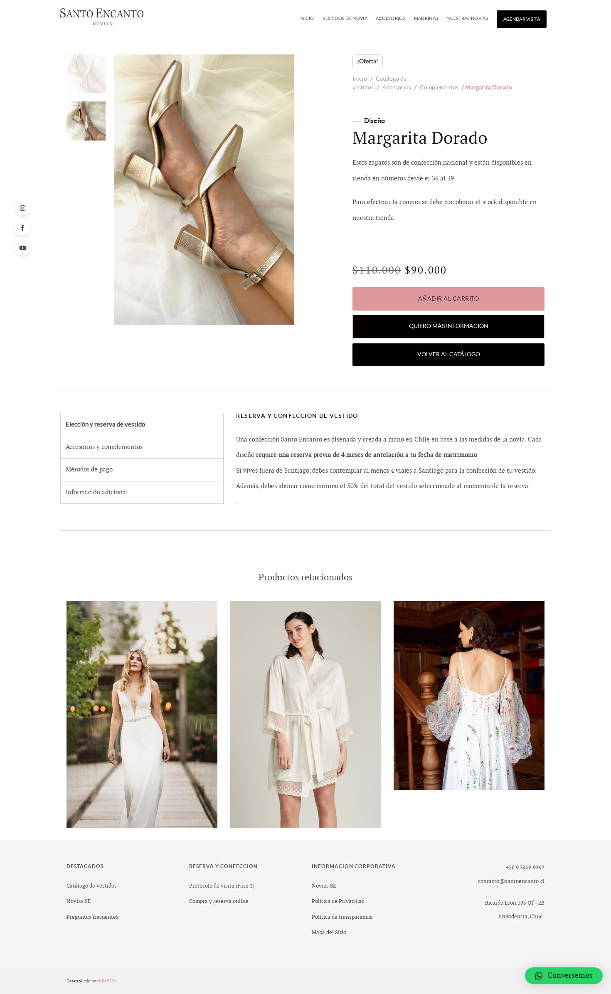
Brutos (108, 980)
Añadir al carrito (448, 299)
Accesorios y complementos (104, 447)
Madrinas (426, 18)
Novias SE (79, 901)
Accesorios (391, 18)
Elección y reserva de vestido (105, 424)
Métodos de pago (89, 469)
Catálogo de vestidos (92, 886)
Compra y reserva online (219, 901)
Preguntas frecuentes (92, 917)
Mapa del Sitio (329, 932)
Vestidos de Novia (345, 18)
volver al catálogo (448, 354)
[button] (564, 975)
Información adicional (97, 492)
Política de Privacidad (338, 901)
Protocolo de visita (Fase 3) (221, 886)
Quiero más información (448, 326)
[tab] (142, 424)
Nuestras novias (467, 18)
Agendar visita (521, 19)
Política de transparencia (342, 917)
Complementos (439, 87)
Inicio (306, 18)
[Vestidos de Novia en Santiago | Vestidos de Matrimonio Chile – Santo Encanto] (101, 19)
